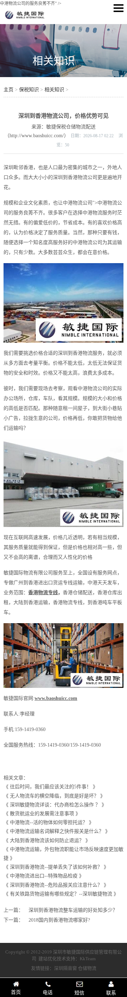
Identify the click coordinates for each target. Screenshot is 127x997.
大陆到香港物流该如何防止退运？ (47, 840)
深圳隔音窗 (65, 968)
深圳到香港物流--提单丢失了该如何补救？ (56, 867)
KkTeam (88, 958)
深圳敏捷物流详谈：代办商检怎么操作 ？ (55, 804)
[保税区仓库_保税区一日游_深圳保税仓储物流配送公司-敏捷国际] (25, 19)
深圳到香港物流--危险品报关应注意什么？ (56, 885)
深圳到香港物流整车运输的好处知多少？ (73, 910)
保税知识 (29, 89)
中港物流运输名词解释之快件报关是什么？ (57, 831)
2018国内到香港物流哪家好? (59, 920)
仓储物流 (87, 968)
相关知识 (53, 60)
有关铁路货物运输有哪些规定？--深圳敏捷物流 (61, 894)
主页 (8, 89)
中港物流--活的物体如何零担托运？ (48, 822)
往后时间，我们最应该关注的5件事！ (50, 786)
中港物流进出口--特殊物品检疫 (44, 876)
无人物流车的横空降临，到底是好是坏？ (54, 796)
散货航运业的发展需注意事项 (42, 813)
